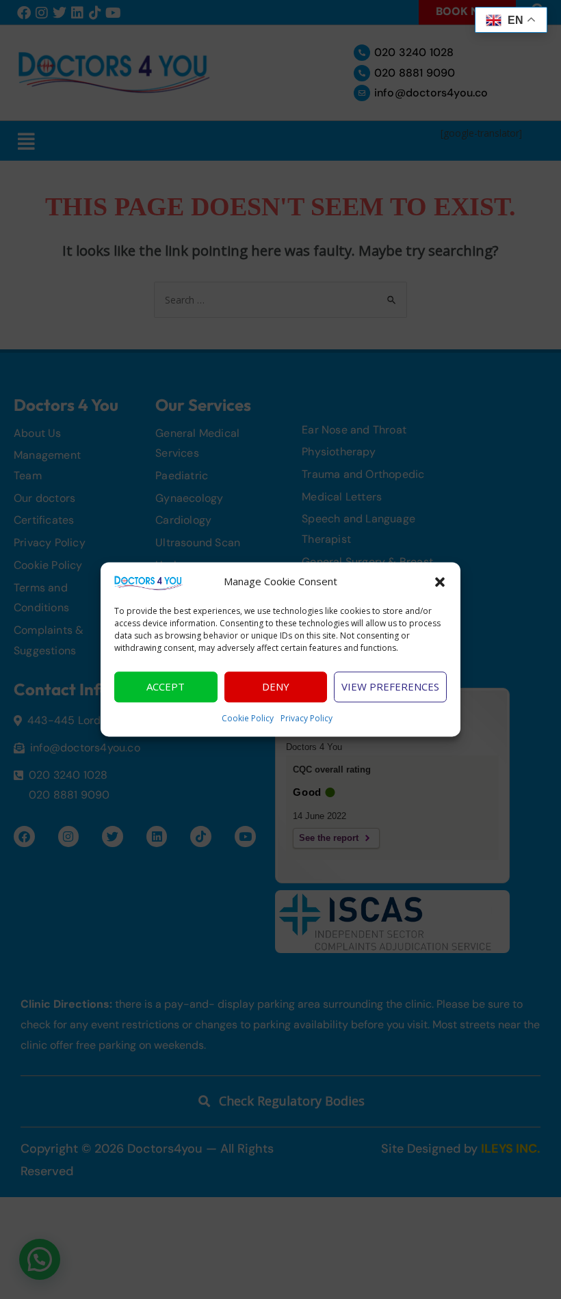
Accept (165, 687)
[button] (440, 582)
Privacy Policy (306, 718)
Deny (275, 687)
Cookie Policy (248, 718)
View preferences (390, 687)
